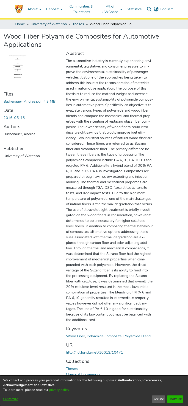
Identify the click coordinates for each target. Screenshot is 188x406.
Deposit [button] (52, 9)
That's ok (175, 399)
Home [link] (20, 24)
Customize (10, 399)
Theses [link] (78, 24)
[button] (19, 9)
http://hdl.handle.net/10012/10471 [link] (94, 352)
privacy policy (59, 390)
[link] (30, 101)
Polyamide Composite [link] (104, 336)
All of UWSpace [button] (110, 9)
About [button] (33, 9)
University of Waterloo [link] (48, 24)
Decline (158, 399)
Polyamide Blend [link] (137, 336)
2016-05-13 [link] (14, 117)
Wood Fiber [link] (75, 336)
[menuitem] (34, 9)
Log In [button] (165, 9)
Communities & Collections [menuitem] (81, 9)
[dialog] (94, 390)
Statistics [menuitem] (134, 9)
